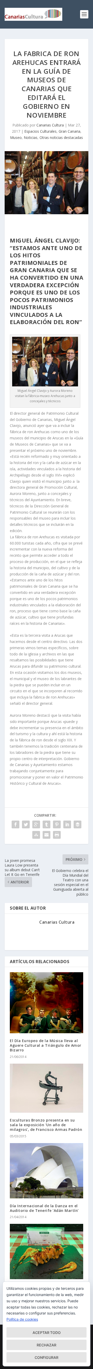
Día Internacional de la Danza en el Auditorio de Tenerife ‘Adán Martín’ (44, 1208)
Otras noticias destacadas (61, 137)
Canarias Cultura (50, 125)
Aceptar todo (47, 1332)
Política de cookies (22, 1319)
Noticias (30, 137)
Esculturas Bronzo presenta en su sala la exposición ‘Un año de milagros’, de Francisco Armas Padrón (46, 1125)
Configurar (46, 1357)
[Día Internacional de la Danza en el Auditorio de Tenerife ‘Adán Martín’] (46, 1170)
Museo (16, 137)
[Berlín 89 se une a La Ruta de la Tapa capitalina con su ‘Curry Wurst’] (46, 1251)
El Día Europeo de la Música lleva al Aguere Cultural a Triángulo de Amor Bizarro (45, 1045)
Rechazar (46, 1345)
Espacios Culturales (40, 131)
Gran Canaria (69, 131)
